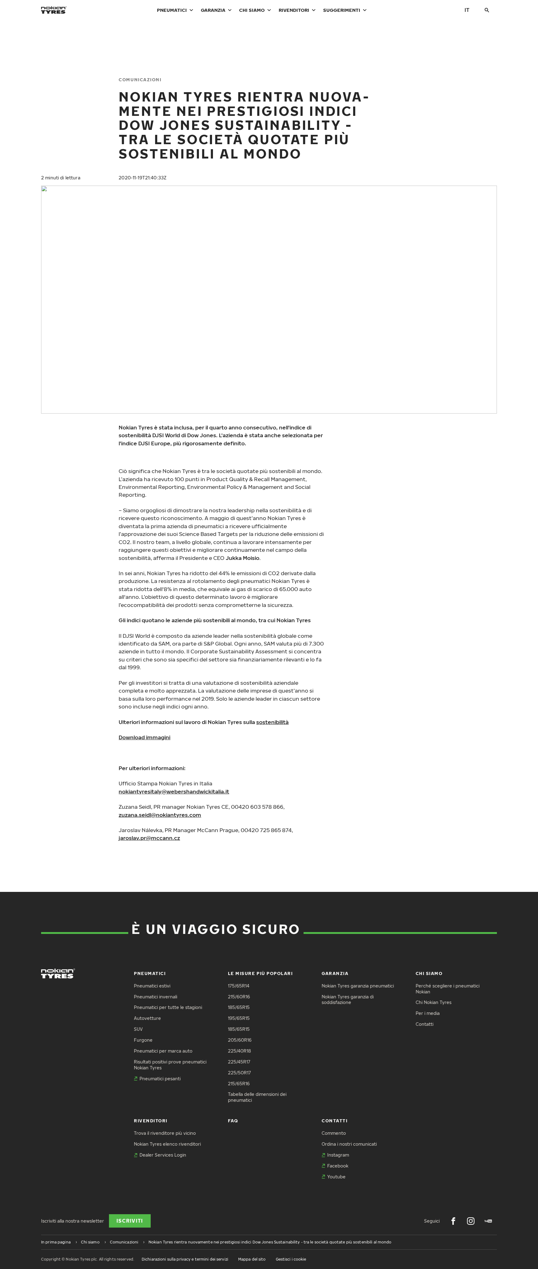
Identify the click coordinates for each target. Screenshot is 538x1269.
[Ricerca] (487, 10)
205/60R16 (240, 1040)
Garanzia (213, 10)
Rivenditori (294, 10)
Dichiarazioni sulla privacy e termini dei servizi (185, 1259)
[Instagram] (470, 1221)
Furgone (143, 1040)
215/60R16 (239, 996)
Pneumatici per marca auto (163, 1051)
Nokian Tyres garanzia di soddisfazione (348, 999)
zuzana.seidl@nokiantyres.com (160, 815)
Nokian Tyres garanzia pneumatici (358, 985)
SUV (138, 1029)
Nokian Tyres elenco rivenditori (167, 1144)
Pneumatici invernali (155, 996)
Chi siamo (252, 10)
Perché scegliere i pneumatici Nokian (447, 988)
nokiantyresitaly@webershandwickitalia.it (174, 791)
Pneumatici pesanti (160, 1078)
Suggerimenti (341, 10)
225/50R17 (239, 1072)
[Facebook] (453, 1221)
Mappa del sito (252, 1259)
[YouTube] (488, 1221)
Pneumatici (172, 10)
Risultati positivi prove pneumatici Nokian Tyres (170, 1064)
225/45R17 (239, 1061)
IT (467, 10)
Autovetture (147, 1018)
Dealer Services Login (162, 1155)
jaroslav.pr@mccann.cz (149, 838)
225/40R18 (239, 1051)
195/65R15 (239, 1018)
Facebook (337, 1165)
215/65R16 (239, 1083)
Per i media (428, 1013)
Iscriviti (129, 1221)
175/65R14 (238, 985)
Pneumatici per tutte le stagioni (168, 1007)
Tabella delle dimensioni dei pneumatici (257, 1097)
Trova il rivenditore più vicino (165, 1133)
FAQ (233, 1120)
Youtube (336, 1176)
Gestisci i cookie (291, 1259)
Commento (334, 1133)
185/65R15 (239, 1007)
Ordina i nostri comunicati (349, 1144)
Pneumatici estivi (152, 985)
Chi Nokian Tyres (433, 1002)
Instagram (338, 1155)
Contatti (424, 1024)
